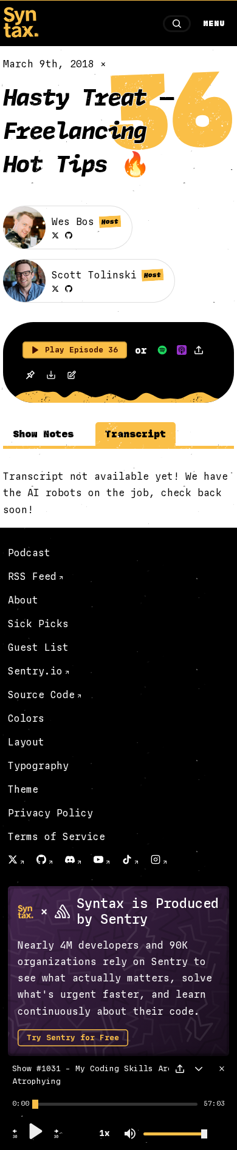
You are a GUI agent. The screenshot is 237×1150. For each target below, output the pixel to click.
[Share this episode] (199, 350)
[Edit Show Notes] (71, 376)
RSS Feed (32, 576)
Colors (26, 718)
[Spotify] (162, 350)
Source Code (41, 695)
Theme (23, 789)
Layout (26, 742)
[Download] (51, 376)
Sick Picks (38, 624)
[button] (15, 1136)
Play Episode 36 (81, 350)
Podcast (29, 553)
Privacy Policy (50, 813)
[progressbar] (20, 1104)
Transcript (135, 434)
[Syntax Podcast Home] (20, 34)
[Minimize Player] (199, 1069)
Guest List (38, 647)
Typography (38, 766)
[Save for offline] (30, 375)
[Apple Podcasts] (181, 350)
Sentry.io (35, 671)
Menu (214, 24)
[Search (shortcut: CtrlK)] (177, 23)
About (23, 600)
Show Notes (43, 434)
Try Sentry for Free (73, 1038)
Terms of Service (56, 836)
